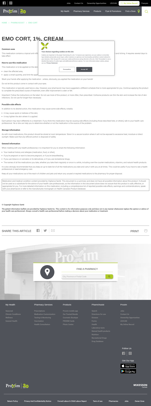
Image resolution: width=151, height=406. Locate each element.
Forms (94, 321)
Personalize (67, 69)
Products (67, 305)
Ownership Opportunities (96, 3)
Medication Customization (44, 314)
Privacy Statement (52, 63)
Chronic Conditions (13, 314)
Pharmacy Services (43, 305)
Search (94, 311)
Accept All (84, 69)
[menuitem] (65, 11)
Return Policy (12, 401)
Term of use (97, 401)
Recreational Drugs (99, 338)
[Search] (109, 276)
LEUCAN (113, 3)
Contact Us (78, 3)
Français (144, 3)
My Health (10, 305)
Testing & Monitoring (42, 318)
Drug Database (97, 341)
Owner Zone (139, 401)
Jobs (69, 3)
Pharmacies (113, 401)
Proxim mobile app (70, 311)
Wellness (9, 318)
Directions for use (99, 314)
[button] (4, 3)
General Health (11, 321)
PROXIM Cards (68, 321)
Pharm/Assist (18, 23)
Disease (95, 318)
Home (4, 23)
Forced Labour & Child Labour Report (72, 401)
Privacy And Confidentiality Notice (37, 401)
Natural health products (101, 331)
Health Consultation (42, 324)
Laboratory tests (98, 328)
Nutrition (95, 334)
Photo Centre (68, 324)
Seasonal (9, 311)
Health (94, 324)
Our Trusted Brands (70, 314)
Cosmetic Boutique (70, 318)
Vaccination (39, 321)
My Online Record (130, 3)
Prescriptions (39, 311)
